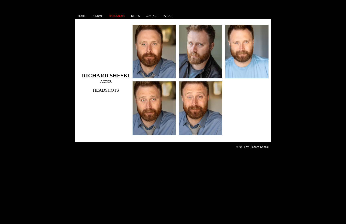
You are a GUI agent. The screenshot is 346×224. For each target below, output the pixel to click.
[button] (154, 51)
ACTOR (106, 81)
